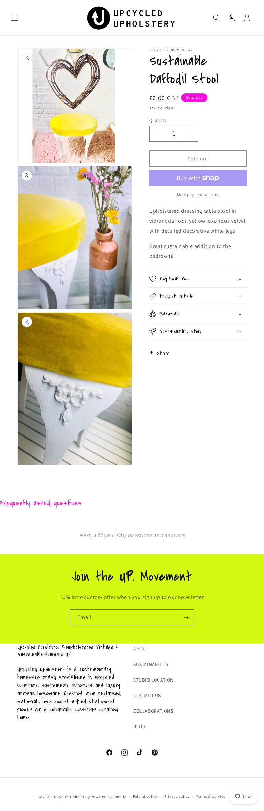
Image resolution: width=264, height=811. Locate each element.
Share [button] (163, 353)
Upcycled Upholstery (72, 796)
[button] (14, 17)
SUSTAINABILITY (151, 664)
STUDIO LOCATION (153, 680)
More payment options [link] (198, 194)
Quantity (157, 120)
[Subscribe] (186, 617)
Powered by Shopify (108, 796)
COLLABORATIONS (153, 711)
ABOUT (140, 648)
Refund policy (145, 796)
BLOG (139, 726)
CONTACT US (147, 695)
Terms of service (210, 796)
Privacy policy (177, 796)
